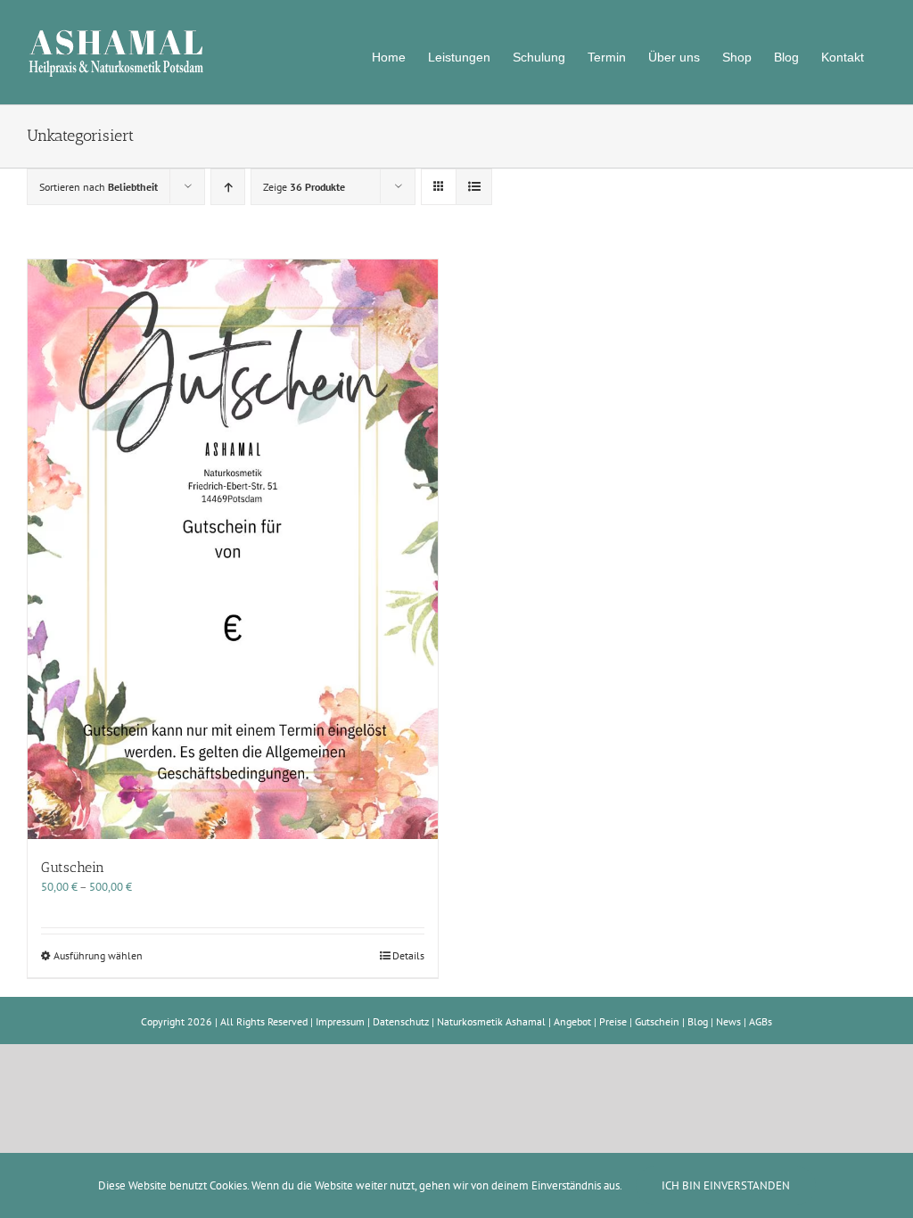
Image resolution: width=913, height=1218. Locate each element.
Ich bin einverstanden (726, 1185)
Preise (613, 1021)
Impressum (340, 1021)
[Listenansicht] (473, 186)
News (728, 1021)
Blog (697, 1021)
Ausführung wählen (98, 955)
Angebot (572, 1021)
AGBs (760, 1021)
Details (408, 955)
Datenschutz (401, 1021)
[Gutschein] (233, 549)
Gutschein (72, 867)
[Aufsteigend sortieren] (227, 187)
